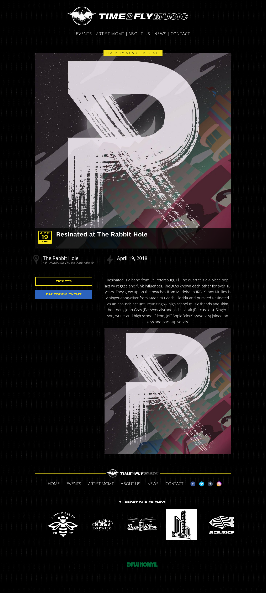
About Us (139, 34)
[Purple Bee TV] (62, 524)
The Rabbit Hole (61, 258)
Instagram (217, 483)
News (160, 34)
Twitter (200, 483)
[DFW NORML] (142, 564)
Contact (180, 34)
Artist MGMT (110, 34)
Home (54, 483)
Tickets (64, 281)
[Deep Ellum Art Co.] (142, 524)
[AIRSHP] (221, 524)
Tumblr (208, 483)
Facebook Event (63, 294)
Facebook (191, 483)
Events (84, 34)
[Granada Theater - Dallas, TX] (181, 524)
